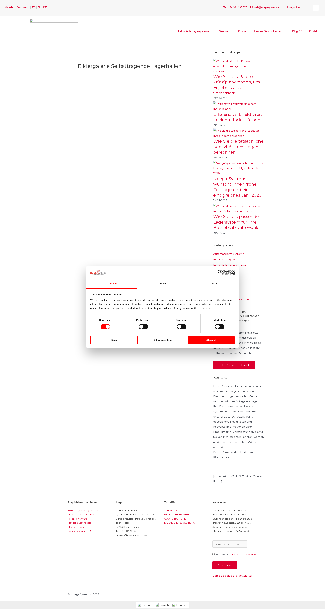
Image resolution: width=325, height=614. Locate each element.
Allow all (211, 340)
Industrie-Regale (224, 259)
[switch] (143, 326)
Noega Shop (294, 7)
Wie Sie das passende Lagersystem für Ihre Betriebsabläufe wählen (237, 222)
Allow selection (163, 340)
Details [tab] (162, 283)
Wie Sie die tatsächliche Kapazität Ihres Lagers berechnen (238, 147)
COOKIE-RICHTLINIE (175, 518)
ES (34, 7)
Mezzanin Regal (76, 526)
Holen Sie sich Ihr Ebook (234, 365)
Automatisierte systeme (81, 514)
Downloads (22, 7)
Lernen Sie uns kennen (268, 31)
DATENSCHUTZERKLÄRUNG (179, 522)
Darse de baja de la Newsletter (232, 575)
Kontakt (313, 31)
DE (45, 7)
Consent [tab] (112, 283)
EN (39, 7)
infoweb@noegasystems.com (267, 7)
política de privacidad (242, 554)
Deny (114, 340)
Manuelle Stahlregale (79, 522)
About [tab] (213, 283)
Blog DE (297, 31)
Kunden (242, 31)
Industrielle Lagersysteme (193, 31)
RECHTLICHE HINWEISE (177, 514)
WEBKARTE (170, 510)
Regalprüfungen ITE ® (80, 531)
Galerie (9, 7)
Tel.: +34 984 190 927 (235, 7)
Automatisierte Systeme (228, 253)
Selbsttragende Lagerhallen (83, 510)
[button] (316, 8)
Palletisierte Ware (77, 518)
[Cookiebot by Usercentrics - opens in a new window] (220, 272)
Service (223, 31)
